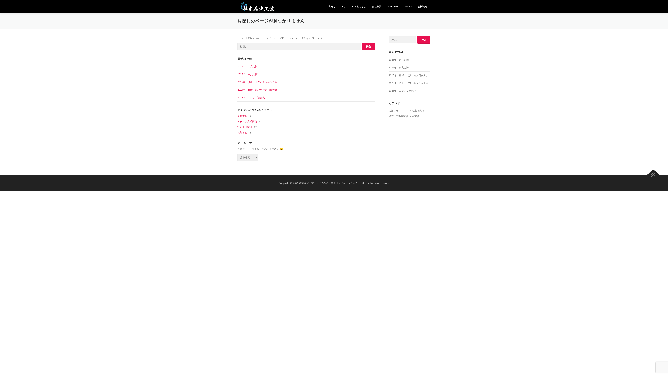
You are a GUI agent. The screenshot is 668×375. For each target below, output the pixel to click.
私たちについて (336, 6)
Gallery (393, 6)
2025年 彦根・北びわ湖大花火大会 (257, 82)
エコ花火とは (358, 6)
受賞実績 (242, 116)
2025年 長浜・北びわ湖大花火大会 (257, 89)
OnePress (356, 183)
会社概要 (377, 6)
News (408, 6)
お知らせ (242, 132)
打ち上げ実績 (244, 127)
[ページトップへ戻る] (653, 175)
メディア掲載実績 (247, 121)
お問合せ (423, 6)
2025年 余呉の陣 (247, 66)
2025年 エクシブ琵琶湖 (251, 97)
